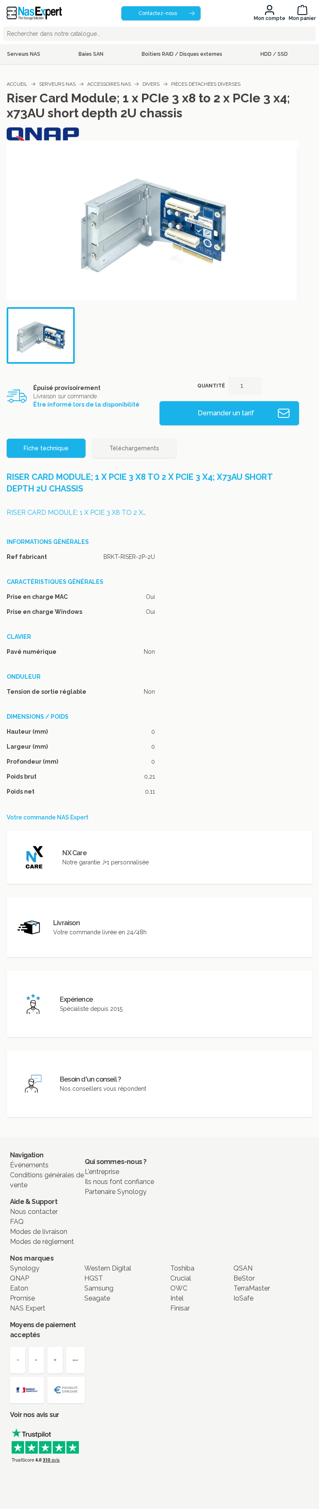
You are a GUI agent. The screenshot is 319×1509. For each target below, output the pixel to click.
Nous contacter (34, 1212)
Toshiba (182, 1268)
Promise (22, 1298)
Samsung (98, 1288)
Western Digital (107, 1268)
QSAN (243, 1268)
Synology (24, 1268)
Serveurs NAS (57, 84)
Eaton (19, 1288)
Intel (177, 1298)
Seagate (97, 1298)
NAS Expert (27, 1308)
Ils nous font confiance (119, 1182)
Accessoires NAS (109, 84)
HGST (93, 1278)
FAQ (17, 1222)
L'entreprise (102, 1172)
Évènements (29, 1165)
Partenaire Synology (116, 1192)
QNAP (19, 1278)
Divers (151, 84)
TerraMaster (251, 1288)
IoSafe (243, 1298)
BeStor (244, 1278)
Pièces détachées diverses (205, 84)
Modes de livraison (38, 1232)
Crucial (180, 1278)
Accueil (17, 84)
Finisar (180, 1308)
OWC (178, 1288)
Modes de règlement (42, 1242)
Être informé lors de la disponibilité (86, 404)
